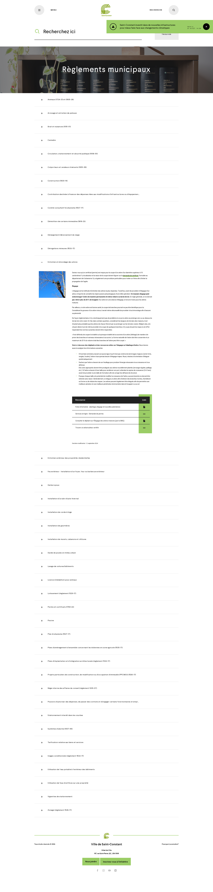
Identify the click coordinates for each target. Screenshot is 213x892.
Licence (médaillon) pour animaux (62, 580)
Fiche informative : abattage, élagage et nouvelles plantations (97, 407)
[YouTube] (109, 870)
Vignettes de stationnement (60, 797)
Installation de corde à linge (60, 512)
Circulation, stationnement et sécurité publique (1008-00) (73, 154)
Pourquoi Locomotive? (170, 844)
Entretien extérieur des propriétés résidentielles (69, 458)
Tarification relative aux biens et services (65, 742)
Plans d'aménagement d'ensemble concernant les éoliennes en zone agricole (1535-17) (85, 648)
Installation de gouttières (59, 526)
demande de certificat (130, 275)
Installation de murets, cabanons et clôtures (67, 539)
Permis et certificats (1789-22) (61, 607)
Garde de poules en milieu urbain (62, 553)
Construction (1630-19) (58, 181)
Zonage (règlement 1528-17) (60, 810)
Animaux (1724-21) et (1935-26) (61, 100)
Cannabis (52, 140)
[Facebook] (97, 870)
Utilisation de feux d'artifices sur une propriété (68, 783)
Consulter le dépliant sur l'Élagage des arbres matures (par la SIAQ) (99, 421)
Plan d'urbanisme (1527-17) (59, 634)
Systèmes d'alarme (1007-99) (60, 729)
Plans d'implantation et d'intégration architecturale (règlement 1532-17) (79, 661)
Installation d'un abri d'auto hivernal (63, 499)
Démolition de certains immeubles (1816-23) (67, 221)
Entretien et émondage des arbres (63, 262)
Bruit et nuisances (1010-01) (59, 127)
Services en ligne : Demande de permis (89, 414)
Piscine (51, 621)
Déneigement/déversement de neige (64, 235)
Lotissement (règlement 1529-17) (62, 593)
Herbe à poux (53, 485)
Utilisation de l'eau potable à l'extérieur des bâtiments (71, 769)
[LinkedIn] (115, 870)
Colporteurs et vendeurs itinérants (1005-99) (67, 167)
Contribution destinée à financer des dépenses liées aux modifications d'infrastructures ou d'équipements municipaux (99, 194)
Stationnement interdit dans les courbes (65, 715)
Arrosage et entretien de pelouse (62, 113)
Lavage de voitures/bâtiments (61, 566)
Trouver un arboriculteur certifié (87, 428)
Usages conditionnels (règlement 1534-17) (66, 756)
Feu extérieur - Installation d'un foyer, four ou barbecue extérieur (76, 472)
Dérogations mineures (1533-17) (61, 248)
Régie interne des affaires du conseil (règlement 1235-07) (72, 688)
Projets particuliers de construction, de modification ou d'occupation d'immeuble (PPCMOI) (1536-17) (92, 675)
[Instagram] (103, 870)
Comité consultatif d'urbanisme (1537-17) (66, 208)
